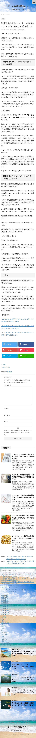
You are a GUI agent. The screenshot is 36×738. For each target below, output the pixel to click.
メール (7, 415)
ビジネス (4, 619)
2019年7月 (4, 595)
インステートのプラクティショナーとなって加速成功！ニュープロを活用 (23, 692)
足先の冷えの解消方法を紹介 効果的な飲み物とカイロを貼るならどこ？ (23, 477)
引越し (3, 625)
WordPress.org (6, 645)
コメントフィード (7, 643)
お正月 (3, 617)
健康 (4, 364)
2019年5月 (4, 597)
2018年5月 (4, 601)
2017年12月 (5, 610)
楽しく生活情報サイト (18, 6)
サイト (6, 421)
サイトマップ (20, 722)
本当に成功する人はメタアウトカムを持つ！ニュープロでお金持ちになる (23, 666)
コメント (7, 385)
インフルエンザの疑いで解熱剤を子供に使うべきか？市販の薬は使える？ (23, 497)
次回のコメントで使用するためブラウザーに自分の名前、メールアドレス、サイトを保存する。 (17, 433)
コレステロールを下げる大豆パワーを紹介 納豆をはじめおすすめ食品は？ (23, 538)
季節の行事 (5, 623)
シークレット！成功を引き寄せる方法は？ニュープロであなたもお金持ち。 (23, 679)
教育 (2, 626)
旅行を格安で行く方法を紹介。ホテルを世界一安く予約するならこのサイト (23, 654)
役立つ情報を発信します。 (18, 730)
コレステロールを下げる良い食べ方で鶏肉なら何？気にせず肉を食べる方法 (23, 456)
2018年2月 (4, 606)
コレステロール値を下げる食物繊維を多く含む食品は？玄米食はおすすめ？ (23, 518)
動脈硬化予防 (6, 367)
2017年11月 (5, 612)
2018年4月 (4, 603)
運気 (2, 636)
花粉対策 (4, 634)
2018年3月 (4, 605)
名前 (6, 408)
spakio (9, 371)
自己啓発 (4, 632)
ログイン (4, 639)
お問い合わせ (11, 722)
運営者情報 (28, 722)
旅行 (2, 628)
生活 (2, 630)
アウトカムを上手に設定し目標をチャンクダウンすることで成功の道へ (23, 705)
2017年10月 (5, 614)
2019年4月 (4, 599)
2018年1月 (4, 608)
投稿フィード (5, 641)
